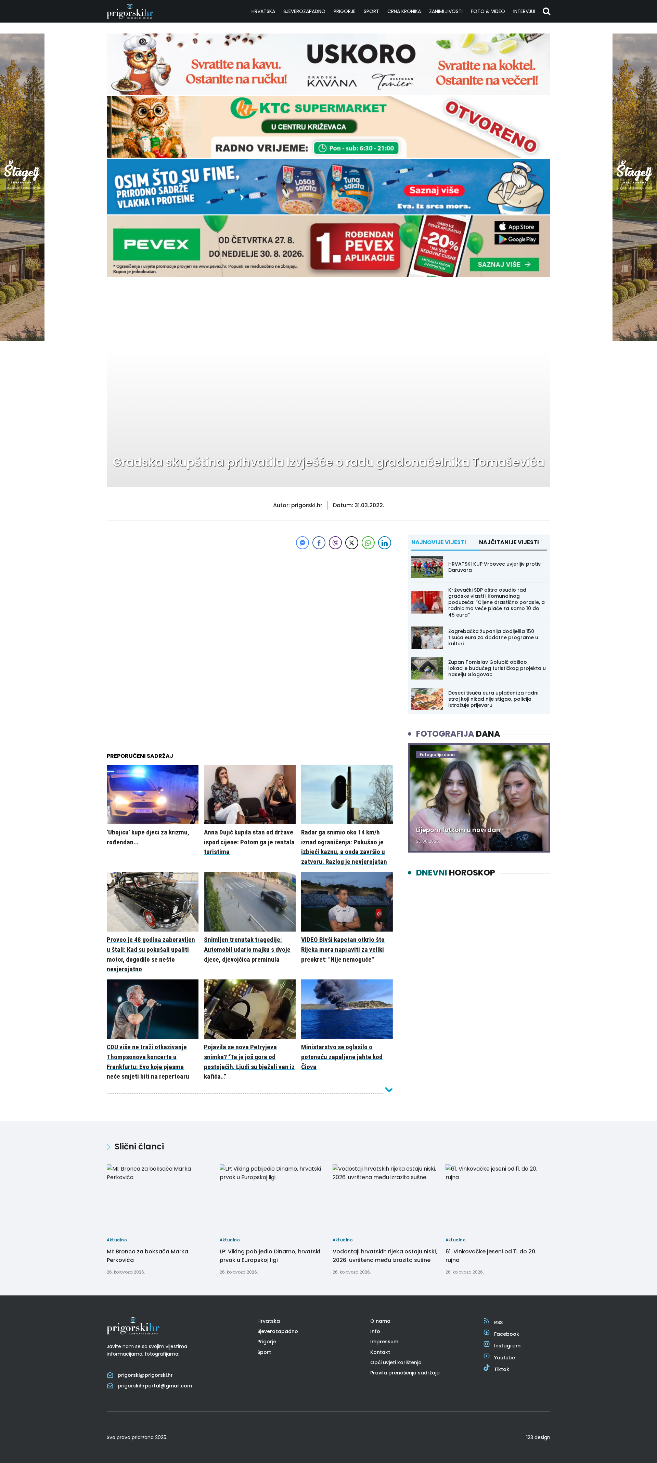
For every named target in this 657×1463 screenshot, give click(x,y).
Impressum (384, 1341)
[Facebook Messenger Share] (302, 542)
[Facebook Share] (318, 542)
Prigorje (345, 11)
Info (375, 1331)
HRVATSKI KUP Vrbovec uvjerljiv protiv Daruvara (494, 567)
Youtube (504, 1357)
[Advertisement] (250, 599)
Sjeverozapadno (304, 11)
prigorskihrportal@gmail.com (155, 1385)
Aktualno (127, 299)
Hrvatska (263, 11)
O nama (380, 1321)
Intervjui (524, 11)
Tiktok (501, 1369)
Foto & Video (488, 11)
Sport (371, 11)
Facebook (506, 1334)
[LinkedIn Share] (384, 542)
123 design (538, 1437)
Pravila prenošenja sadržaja (405, 1372)
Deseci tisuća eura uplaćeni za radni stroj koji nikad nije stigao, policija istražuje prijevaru (493, 699)
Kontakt (380, 1352)
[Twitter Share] (351, 542)
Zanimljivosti (446, 11)
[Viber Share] (335, 542)
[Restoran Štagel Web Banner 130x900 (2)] (22, 339)
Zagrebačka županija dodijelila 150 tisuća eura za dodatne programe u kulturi (493, 637)
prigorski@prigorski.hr (145, 1375)
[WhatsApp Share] (368, 542)
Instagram (507, 1345)
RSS (498, 1322)
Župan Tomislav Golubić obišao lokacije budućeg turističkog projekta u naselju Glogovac (497, 668)
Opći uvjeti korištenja (396, 1362)
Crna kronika (404, 11)
